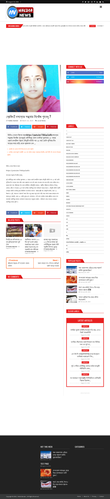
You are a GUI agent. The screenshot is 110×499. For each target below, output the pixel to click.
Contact (81, 26)
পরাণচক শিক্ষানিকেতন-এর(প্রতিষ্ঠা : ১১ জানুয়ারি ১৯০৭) (76, 242)
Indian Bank (69, 180)
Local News (41, 121)
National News (71, 189)
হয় (66, 248)
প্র (66, 245)
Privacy (94, 496)
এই (66, 219)
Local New (69, 183)
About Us (86, 496)
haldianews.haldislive (73, 173)
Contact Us (69, 140)
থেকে (67, 229)
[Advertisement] (55, 46)
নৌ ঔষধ (67, 239)
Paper (68, 199)
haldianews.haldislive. (73, 176)
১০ (66, 134)
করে (67, 225)
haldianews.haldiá (72, 163)
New (67, 193)
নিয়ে (67, 235)
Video (68, 216)
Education (69, 147)
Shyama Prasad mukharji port (75, 206)
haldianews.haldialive (73, 166)
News (67, 196)
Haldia (68, 150)
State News (69, 212)
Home (79, 496)
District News (70, 143)
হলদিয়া (67, 252)
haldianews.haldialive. (73, 170)
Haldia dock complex (72, 157)
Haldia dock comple (72, 153)
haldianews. (70, 160)
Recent (68, 202)
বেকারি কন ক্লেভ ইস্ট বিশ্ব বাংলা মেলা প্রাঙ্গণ (21, 149)
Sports (68, 209)
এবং (67, 222)
